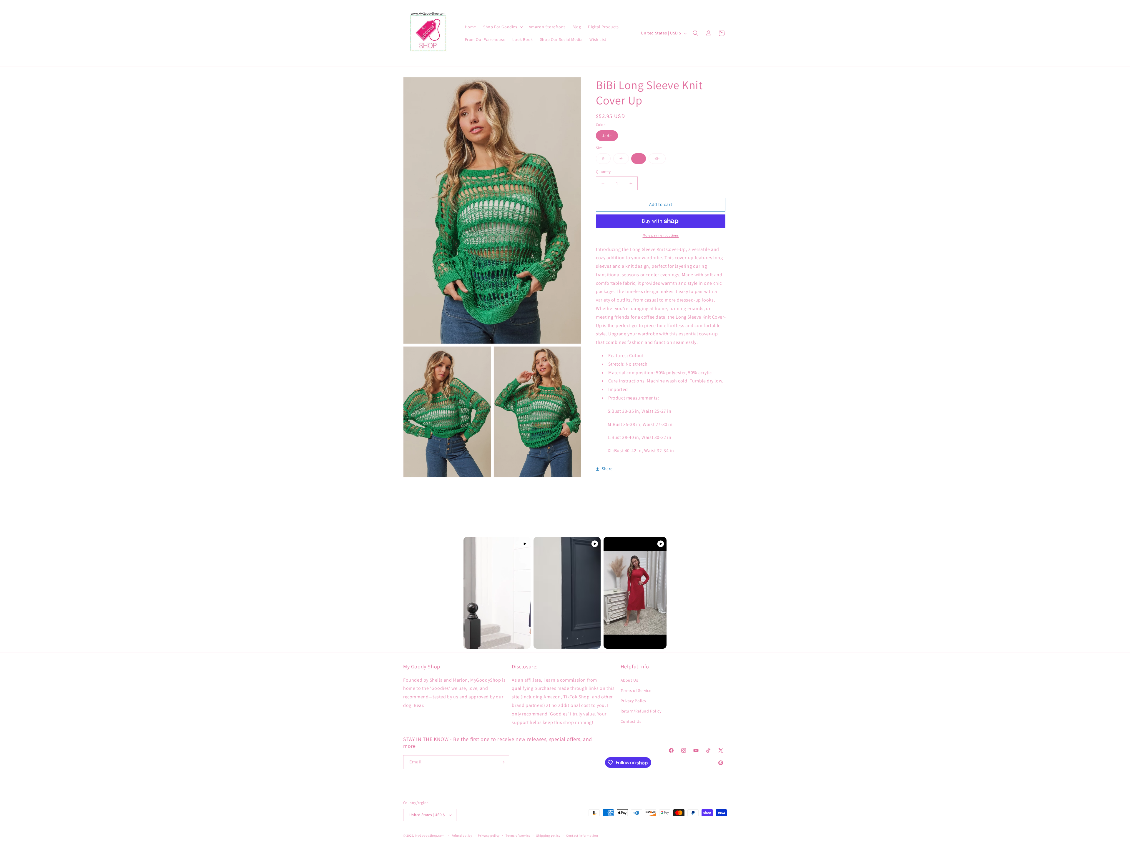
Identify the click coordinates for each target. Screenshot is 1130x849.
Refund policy (461, 835)
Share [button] (607, 468)
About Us (629, 680)
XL (660, 160)
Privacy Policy (633, 700)
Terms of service (518, 835)
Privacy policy (489, 835)
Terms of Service (636, 690)
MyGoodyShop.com (430, 835)
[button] (502, 27)
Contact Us (631, 721)
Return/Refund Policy (641, 711)
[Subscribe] (502, 762)
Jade (607, 135)
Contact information (582, 835)
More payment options (661, 235)
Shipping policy (548, 835)
